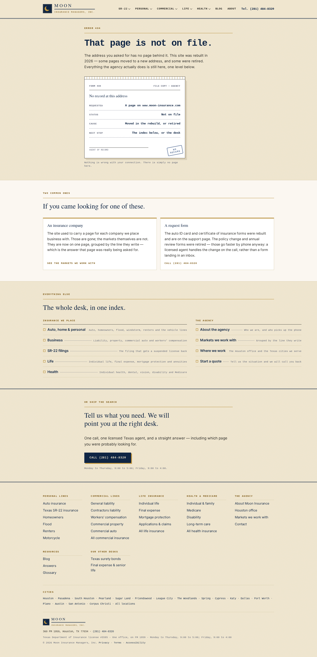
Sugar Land (122, 598)
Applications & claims (155, 524)
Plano (46, 603)
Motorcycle (51, 538)
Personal (142, 8)
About (232, 8)
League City (164, 598)
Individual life (149, 503)
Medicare (194, 510)
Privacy (104, 642)
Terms (117, 642)
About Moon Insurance (252, 503)
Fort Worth (261, 598)
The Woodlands (187, 598)
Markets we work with (251, 517)
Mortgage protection (154, 517)
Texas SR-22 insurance (60, 510)
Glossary (49, 573)
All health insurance (202, 531)
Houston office (246, 510)
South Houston (84, 598)
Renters (49, 531)
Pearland (105, 598)
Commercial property (107, 524)
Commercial (165, 8)
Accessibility (136, 642)
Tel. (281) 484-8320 (257, 9)
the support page (196, 239)
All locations (125, 603)
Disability (194, 517)
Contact (241, 524)
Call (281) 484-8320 (181, 263)
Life (185, 8)
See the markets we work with (71, 263)
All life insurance (151, 531)
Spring (205, 598)
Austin (59, 603)
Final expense (149, 510)
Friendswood (143, 598)
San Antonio (77, 603)
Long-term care (198, 524)
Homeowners (53, 517)
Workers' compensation (109, 517)
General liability (103, 503)
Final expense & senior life (108, 567)
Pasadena (64, 598)
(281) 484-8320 (103, 631)
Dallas (245, 598)
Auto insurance (54, 503)
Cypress (220, 598)
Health (202, 8)
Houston (48, 598)
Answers (49, 566)
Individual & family (200, 503)
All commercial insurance (110, 538)
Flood (47, 524)
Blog (218, 8)
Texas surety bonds (106, 559)
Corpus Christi (100, 603)
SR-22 (123, 8)
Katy (233, 598)
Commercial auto (104, 531)
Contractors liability (106, 510)
